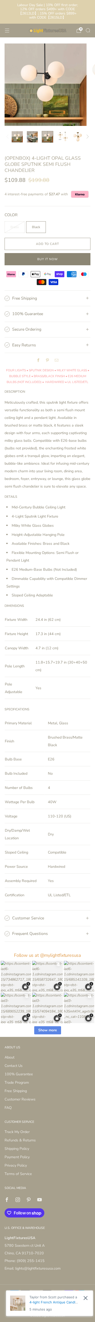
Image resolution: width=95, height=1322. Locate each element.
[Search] (87, 30)
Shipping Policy (17, 1148)
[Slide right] (87, 136)
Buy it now (47, 259)
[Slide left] (8, 136)
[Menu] (7, 30)
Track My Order (17, 1131)
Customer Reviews (20, 1099)
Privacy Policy (16, 1165)
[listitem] (47, 12)
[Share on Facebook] (38, 360)
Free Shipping (16, 1090)
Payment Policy (17, 1156)
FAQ (8, 1107)
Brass (14, 227)
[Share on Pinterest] (47, 360)
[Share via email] (57, 360)
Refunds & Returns (20, 1140)
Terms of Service (18, 1173)
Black (36, 227)
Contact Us (14, 1065)
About (9, 1057)
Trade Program (17, 1082)
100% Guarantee (19, 1074)
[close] (85, 1298)
